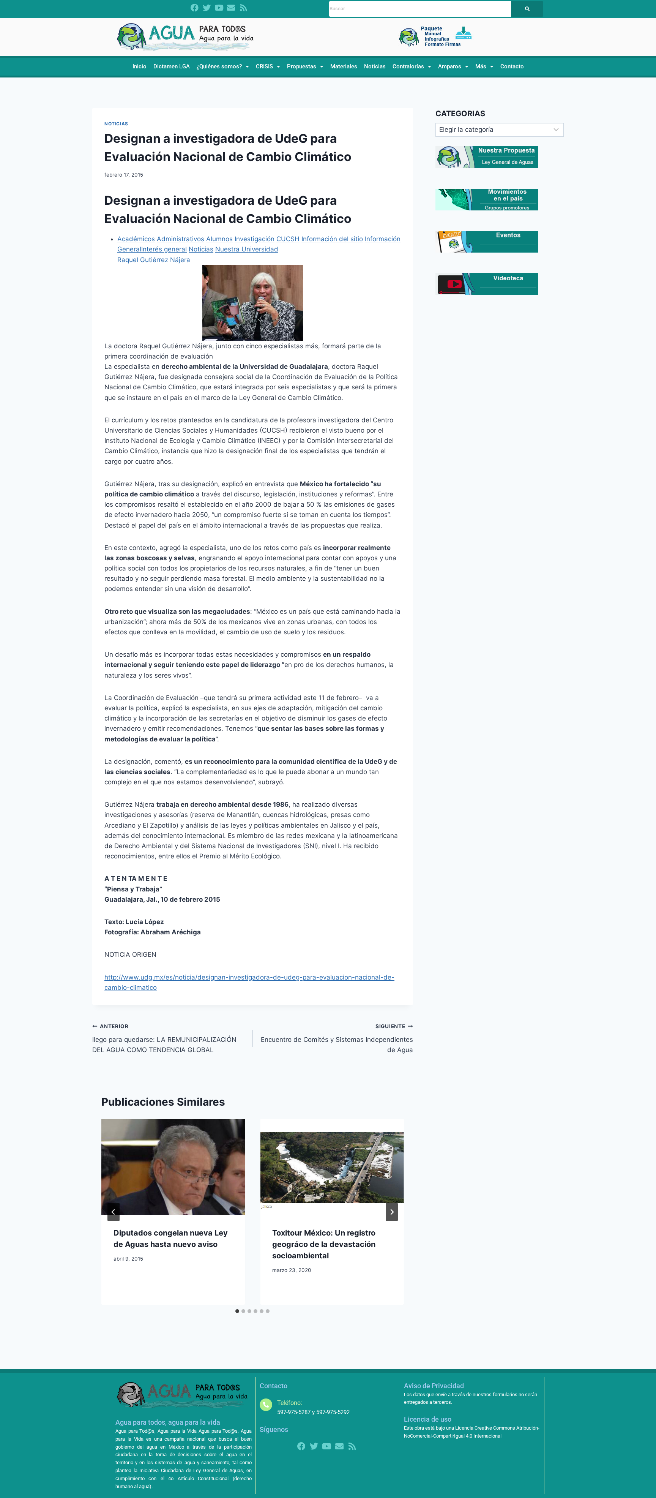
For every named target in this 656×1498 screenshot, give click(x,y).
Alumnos (219, 239)
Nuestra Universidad (246, 249)
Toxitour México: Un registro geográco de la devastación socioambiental (323, 1244)
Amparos (449, 66)
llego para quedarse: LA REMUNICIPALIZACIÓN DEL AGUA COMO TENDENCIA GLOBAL (164, 1038)
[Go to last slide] (113, 1212)
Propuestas (301, 66)
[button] (222, 67)
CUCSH (288, 239)
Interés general (164, 249)
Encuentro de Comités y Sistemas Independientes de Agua (337, 1038)
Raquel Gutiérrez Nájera (153, 260)
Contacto (512, 66)
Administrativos (180, 239)
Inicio (139, 66)
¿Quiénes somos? (219, 66)
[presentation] (173, 1167)
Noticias (375, 66)
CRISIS (264, 66)
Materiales (343, 66)
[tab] (237, 1311)
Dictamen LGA (171, 66)
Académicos (136, 239)
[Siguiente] (392, 1212)
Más (480, 66)
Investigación (254, 239)
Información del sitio (332, 239)
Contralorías (408, 66)
